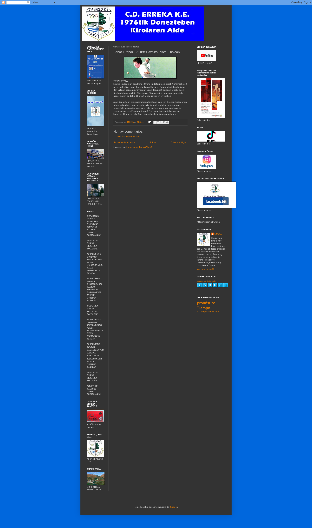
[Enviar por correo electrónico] (155, 122)
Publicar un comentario (128, 136)
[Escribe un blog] (158, 122)
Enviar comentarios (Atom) (139, 147)
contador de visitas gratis (206, 281)
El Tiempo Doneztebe (208, 311)
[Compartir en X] (161, 122)
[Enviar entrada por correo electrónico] (150, 122)
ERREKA (218, 234)
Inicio (153, 142)
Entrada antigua (178, 142)
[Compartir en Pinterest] (167, 122)
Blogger (173, 507)
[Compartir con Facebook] (164, 122)
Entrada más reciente (124, 142)
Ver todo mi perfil (205, 269)
